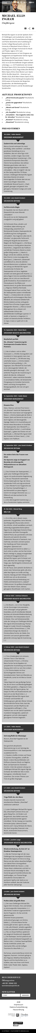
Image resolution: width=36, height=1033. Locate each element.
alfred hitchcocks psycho (15, 98)
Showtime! (10, 122)
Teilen (29, 28)
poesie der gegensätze (14, 103)
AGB (18, 1002)
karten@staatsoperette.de (10, 986)
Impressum (18, 1004)
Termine (25, 28)
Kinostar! (9, 120)
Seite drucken (33, 28)
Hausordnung (18, 1009)
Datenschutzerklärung (18, 1007)
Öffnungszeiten (8, 980)
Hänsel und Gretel (12, 107)
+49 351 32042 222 (9, 983)
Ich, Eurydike (11, 112)
